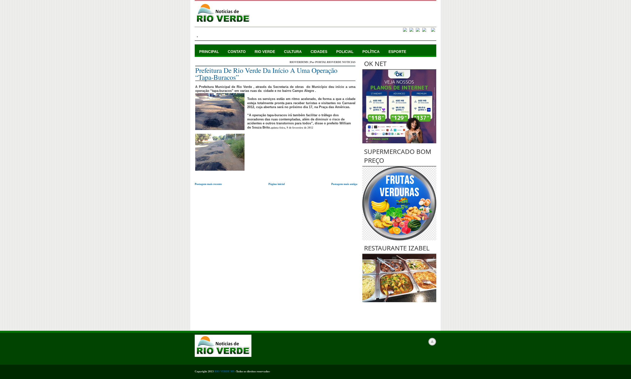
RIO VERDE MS (224, 371)
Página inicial (276, 183)
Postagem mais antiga (344, 183)
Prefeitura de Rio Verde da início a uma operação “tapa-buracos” (266, 74)
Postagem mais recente (208, 183)
